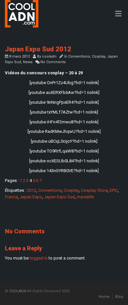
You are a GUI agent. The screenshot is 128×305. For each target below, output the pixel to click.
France (11, 196)
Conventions (79, 56)
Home (104, 297)
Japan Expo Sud (59, 196)
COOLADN (17, 291)
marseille (85, 196)
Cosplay (98, 56)
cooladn (49, 56)
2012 (31, 190)
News (27, 62)
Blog (119, 297)
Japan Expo (31, 196)
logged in (39, 258)
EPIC (114, 190)
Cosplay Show (94, 190)
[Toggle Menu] (118, 14)
